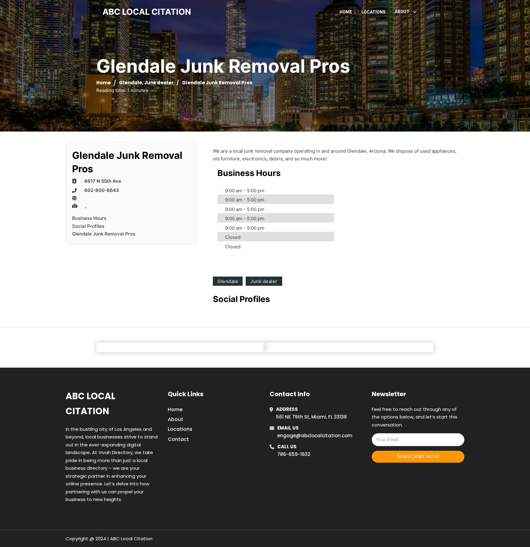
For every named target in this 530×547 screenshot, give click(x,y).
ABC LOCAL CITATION (146, 12)
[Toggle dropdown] (415, 12)
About (175, 419)
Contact (178, 439)
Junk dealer (159, 82)
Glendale (130, 82)
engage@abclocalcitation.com (314, 435)
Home (346, 12)
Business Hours (89, 218)
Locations (373, 12)
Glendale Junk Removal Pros (103, 234)
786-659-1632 (293, 454)
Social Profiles (88, 226)
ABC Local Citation (90, 403)
